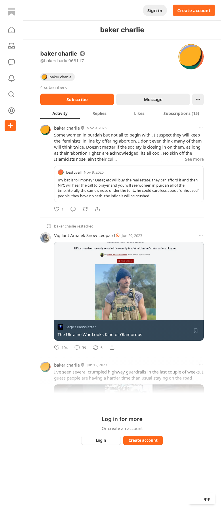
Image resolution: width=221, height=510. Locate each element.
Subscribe (77, 99)
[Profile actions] (198, 99)
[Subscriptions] (11, 46)
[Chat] (11, 62)
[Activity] (11, 78)
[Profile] (11, 110)
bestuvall (73, 172)
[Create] (10, 125)
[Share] (97, 209)
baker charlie (67, 128)
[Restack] (85, 209)
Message (153, 99)
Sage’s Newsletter (81, 326)
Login (101, 440)
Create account (194, 10)
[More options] (200, 127)
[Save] (195, 330)
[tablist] (122, 113)
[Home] (11, 11)
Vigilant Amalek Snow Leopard (84, 235)
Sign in (154, 10)
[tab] (60, 113)
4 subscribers (53, 87)
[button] (11, 30)
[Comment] (73, 209)
